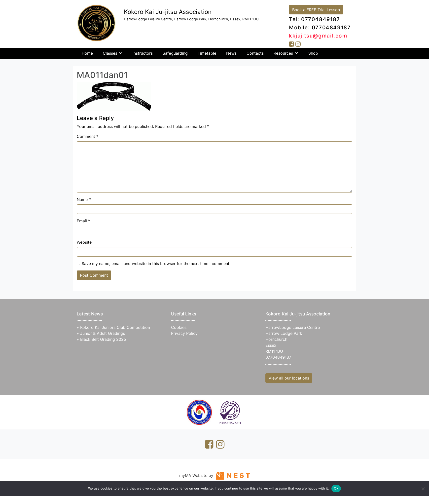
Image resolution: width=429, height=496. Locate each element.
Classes (110, 53)
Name (84, 199)
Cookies (178, 327)
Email (83, 220)
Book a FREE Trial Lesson (316, 9)
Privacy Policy (184, 333)
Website (84, 242)
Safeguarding (175, 53)
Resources (283, 53)
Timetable (207, 53)
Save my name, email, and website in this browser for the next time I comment (155, 263)
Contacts (255, 53)
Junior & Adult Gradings (102, 333)
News (231, 53)
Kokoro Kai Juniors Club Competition (115, 327)
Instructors (143, 53)
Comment (87, 136)
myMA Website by (197, 475)
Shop (313, 53)
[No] (422, 488)
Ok (336, 488)
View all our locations (289, 378)
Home (87, 53)
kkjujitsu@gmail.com (318, 36)
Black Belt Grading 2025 (103, 339)
